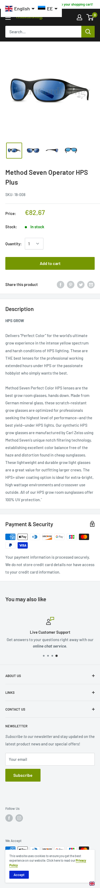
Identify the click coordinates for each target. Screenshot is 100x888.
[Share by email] (91, 284)
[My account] (79, 17)
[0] (90, 17)
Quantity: (13, 243)
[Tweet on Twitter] (81, 284)
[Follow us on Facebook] (9, 818)
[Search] (88, 32)
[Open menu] (8, 17)
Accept (19, 875)
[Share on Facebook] (60, 284)
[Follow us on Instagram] (19, 818)
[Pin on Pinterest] (70, 284)
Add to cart (50, 263)
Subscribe (23, 775)
